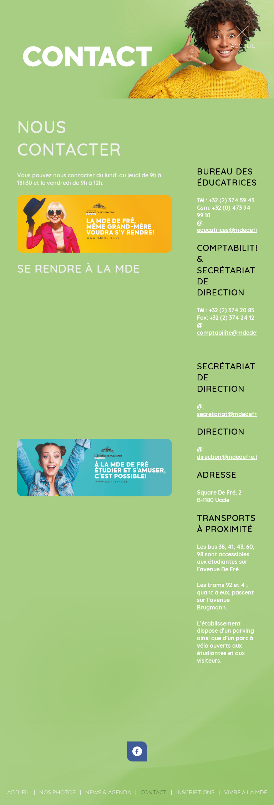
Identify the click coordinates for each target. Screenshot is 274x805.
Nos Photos (57, 792)
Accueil (18, 792)
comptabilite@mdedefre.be (235, 332)
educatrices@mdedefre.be (233, 229)
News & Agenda (108, 792)
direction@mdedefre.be (229, 456)
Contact (154, 792)
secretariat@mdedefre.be (232, 413)
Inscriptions (195, 792)
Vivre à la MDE (245, 792)
